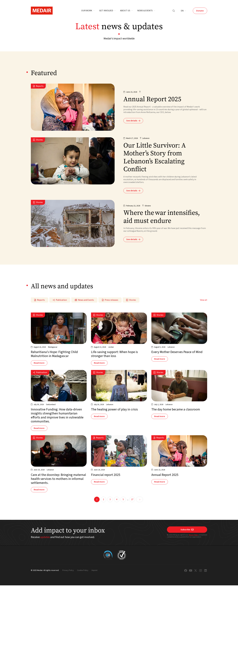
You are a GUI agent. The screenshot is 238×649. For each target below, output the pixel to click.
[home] (42, 11)
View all (203, 300)
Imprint (94, 570)
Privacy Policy (194, 535)
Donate (200, 10)
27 (132, 499)
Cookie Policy (82, 570)
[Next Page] (139, 499)
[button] (88, 11)
